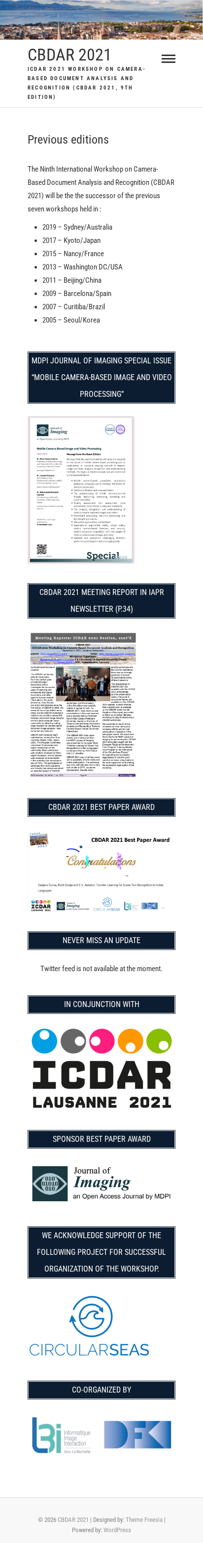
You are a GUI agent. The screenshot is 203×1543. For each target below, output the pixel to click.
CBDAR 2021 (70, 54)
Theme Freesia (144, 1519)
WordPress (117, 1530)
